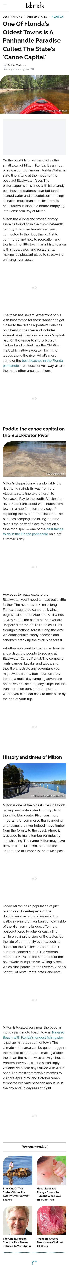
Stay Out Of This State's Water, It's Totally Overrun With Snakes (16, 1194)
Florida (57, 16)
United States (37, 16)
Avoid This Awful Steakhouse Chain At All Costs (50, 1242)
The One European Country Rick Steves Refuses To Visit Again (17, 1242)
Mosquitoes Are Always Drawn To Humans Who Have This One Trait (49, 1194)
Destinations (12, 16)
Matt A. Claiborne (17, 65)
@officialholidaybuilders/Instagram (47, 796)
